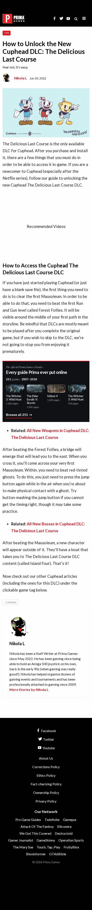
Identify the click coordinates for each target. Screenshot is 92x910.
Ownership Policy (46, 792)
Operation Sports (71, 840)
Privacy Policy (46, 801)
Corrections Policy (46, 767)
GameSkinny (46, 840)
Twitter (48, 739)
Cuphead (10, 602)
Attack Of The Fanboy (37, 826)
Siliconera (64, 826)
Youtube (48, 748)
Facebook (48, 731)
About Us (46, 758)
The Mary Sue (23, 847)
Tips (6, 33)
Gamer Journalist (20, 840)
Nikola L (20, 78)
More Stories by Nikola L (29, 689)
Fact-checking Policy (46, 784)
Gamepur (70, 819)
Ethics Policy (46, 775)
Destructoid (64, 833)
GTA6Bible (57, 854)
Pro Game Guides (28, 819)
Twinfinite (52, 819)
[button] (84, 18)
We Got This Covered (35, 833)
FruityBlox (71, 847)
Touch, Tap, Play (48, 847)
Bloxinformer (36, 854)
